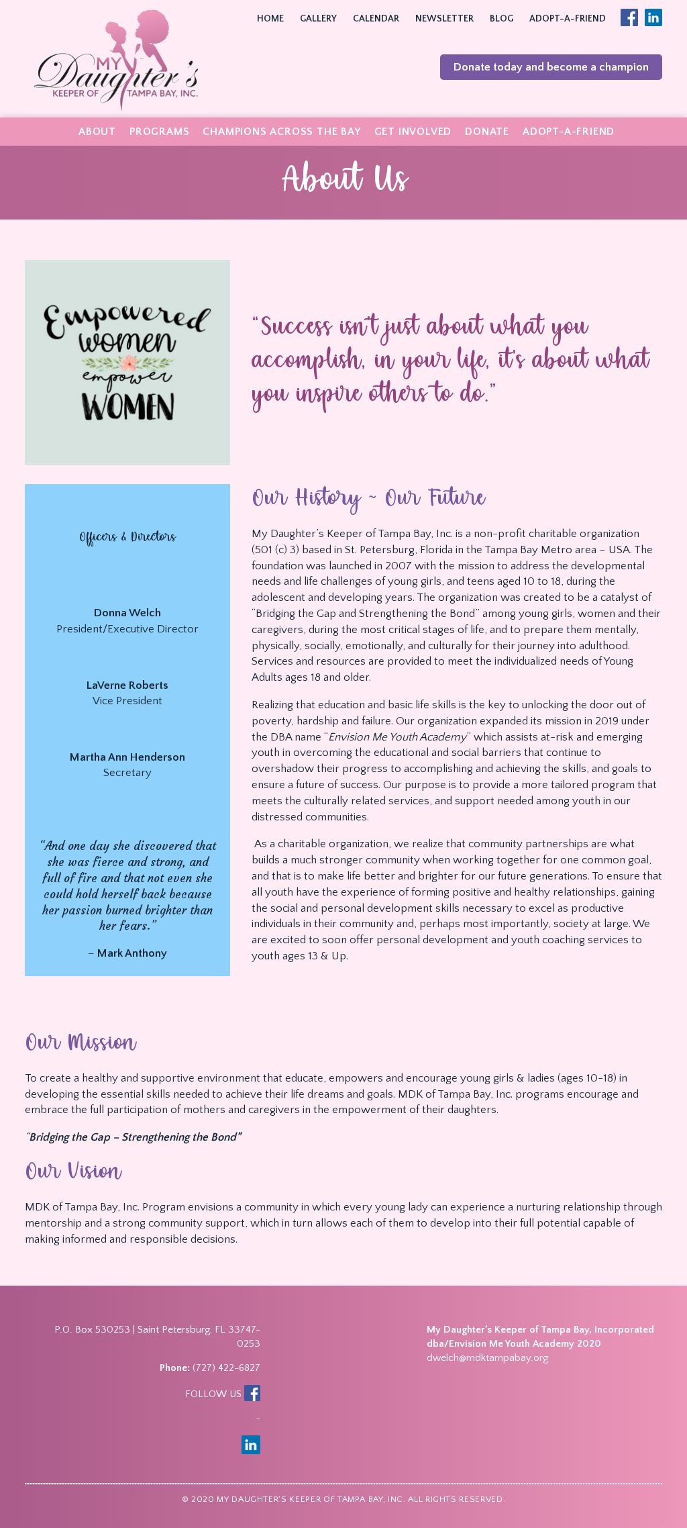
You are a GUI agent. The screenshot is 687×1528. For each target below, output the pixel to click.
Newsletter (444, 18)
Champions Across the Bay (281, 132)
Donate (487, 132)
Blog (501, 18)
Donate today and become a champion (551, 67)
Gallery (318, 18)
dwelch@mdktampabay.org (487, 1358)
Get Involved (413, 132)
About (97, 132)
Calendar (376, 18)
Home (270, 18)
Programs (159, 132)
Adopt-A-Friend (567, 18)
